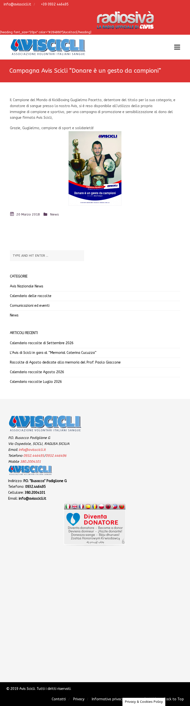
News (54, 214)
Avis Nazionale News (26, 286)
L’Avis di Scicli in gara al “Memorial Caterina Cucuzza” (53, 353)
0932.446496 (56, 456)
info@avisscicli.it (17, 4)
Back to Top (174, 699)
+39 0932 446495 (54, 4)
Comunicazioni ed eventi (29, 306)
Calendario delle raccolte (30, 296)
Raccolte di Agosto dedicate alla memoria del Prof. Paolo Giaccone (65, 362)
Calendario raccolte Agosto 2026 (37, 372)
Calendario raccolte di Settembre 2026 (41, 343)
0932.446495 (33, 456)
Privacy (78, 699)
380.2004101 (30, 462)
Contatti (59, 699)
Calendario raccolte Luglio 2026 (36, 382)
